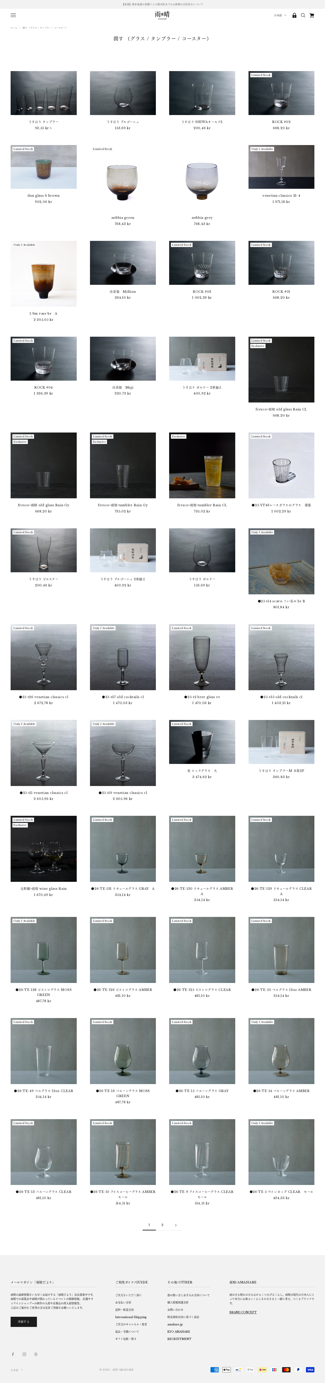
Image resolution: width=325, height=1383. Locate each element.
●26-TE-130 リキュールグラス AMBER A (203, 891)
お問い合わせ (175, 1309)
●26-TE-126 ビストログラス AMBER (123, 990)
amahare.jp (175, 1324)
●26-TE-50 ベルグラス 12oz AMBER (281, 990)
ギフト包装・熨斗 (125, 1339)
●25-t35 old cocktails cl (281, 697)
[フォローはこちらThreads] (36, 1354)
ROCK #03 (202, 292)
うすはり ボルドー (202, 579)
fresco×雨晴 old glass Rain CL (281, 409)
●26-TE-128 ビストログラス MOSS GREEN (43, 992)
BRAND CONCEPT (243, 1312)
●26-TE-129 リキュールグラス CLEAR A (282, 891)
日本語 (278, 15)
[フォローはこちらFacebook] (13, 1354)
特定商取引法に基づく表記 (183, 1317)
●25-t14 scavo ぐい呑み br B (281, 601)
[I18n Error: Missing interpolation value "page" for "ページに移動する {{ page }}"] (175, 1225)
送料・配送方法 (124, 1309)
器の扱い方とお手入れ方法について (188, 1295)
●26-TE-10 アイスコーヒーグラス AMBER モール (123, 1194)
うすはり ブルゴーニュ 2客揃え (123, 579)
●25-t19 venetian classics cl (123, 793)
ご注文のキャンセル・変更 (131, 1324)
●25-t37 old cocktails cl (123, 697)
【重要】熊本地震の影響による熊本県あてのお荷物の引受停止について (162, 4)
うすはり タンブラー (44, 122)
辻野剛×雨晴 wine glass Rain (44, 889)
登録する (24, 1321)
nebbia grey (202, 218)
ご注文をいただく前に (128, 1295)
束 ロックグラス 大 (202, 771)
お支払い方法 (123, 1302)
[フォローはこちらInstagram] (24, 1354)
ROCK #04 (43, 387)
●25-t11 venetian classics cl (44, 793)
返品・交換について (127, 1331)
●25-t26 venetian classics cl (43, 697)
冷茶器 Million (123, 292)
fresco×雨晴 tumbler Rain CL (202, 505)
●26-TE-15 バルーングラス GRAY (202, 1091)
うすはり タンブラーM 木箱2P (281, 771)
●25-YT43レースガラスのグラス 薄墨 (281, 505)
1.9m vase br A (43, 314)
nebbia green (122, 218)
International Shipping (131, 1317)
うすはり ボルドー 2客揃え (202, 387)
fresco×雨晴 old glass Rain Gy (43, 505)
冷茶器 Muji (123, 387)
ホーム (14, 27)
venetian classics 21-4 (281, 196)
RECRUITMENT (179, 1339)
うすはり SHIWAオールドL (202, 122)
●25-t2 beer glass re (202, 697)
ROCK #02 (281, 122)
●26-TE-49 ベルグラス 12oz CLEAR (43, 1091)
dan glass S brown (43, 196)
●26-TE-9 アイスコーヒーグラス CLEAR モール (203, 1194)
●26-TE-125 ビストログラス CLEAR (202, 990)
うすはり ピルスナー (43, 579)
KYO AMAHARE (178, 1331)
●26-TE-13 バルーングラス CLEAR (43, 1192)
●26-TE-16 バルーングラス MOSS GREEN (123, 1093)
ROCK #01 (281, 292)
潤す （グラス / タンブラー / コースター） (45, 27)
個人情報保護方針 (178, 1302)
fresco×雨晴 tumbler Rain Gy (123, 505)
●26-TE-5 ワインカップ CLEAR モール (282, 1192)
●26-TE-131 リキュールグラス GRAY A (123, 889)
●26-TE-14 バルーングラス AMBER (281, 1091)
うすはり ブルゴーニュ (123, 122)
